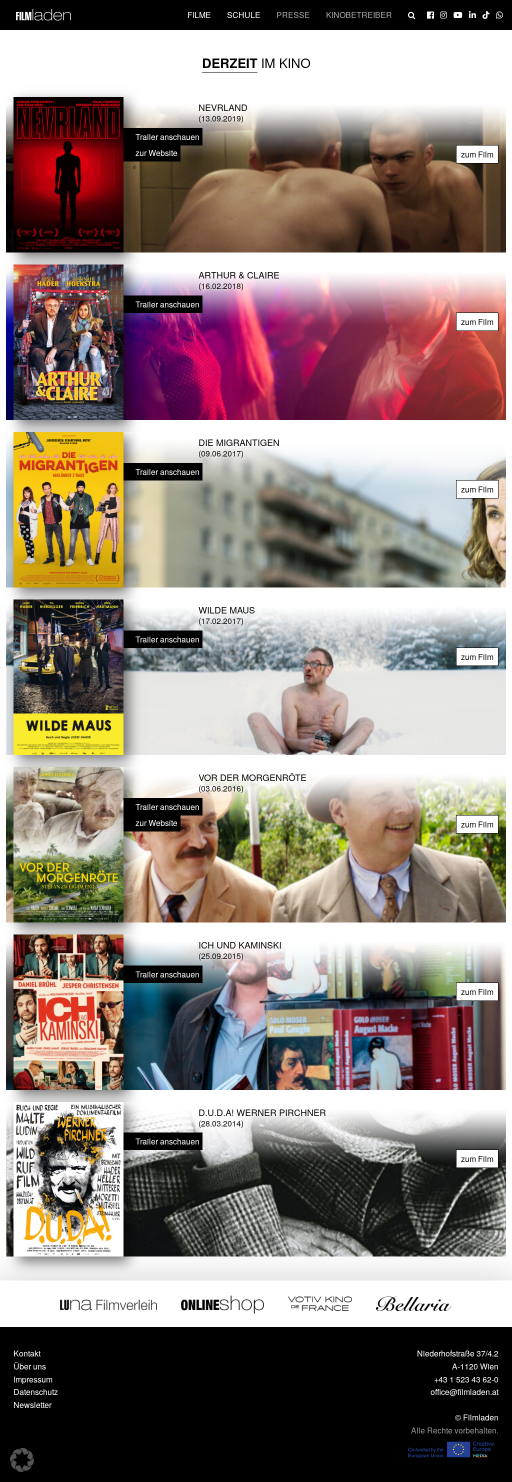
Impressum (33, 1379)
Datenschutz (36, 1392)
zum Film (477, 154)
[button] (22, 1460)
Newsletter (33, 1404)
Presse (293, 14)
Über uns (30, 1366)
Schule (243, 14)
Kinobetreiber (359, 14)
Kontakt (27, 1353)
